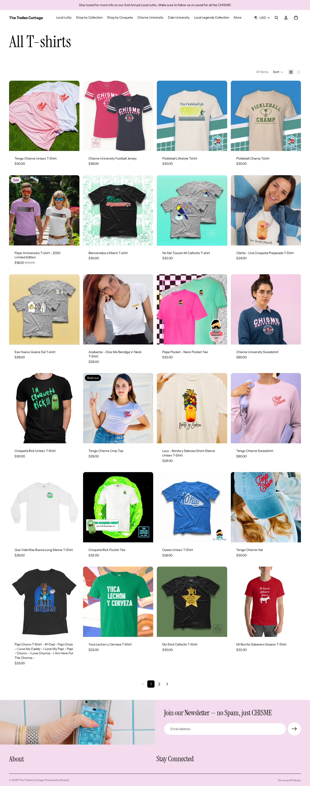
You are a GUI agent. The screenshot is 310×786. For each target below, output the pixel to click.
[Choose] (72, 144)
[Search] (276, 18)
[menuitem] (237, 17)
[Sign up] (294, 728)
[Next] (167, 684)
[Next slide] (72, 116)
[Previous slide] (16, 116)
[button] (278, 72)
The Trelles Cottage (31, 780)
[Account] (286, 18)
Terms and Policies (289, 780)
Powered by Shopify (57, 780)
